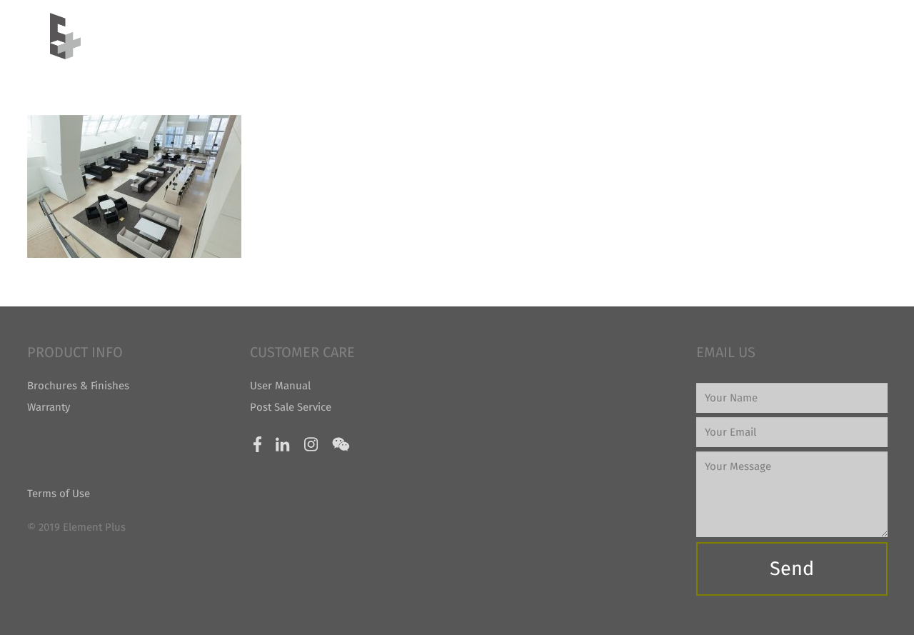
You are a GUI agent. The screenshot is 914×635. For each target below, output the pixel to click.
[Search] (858, 36)
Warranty (48, 407)
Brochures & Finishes (78, 385)
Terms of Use (58, 493)
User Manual (280, 385)
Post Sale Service (290, 407)
